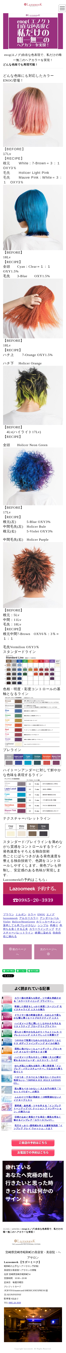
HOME (6, 1229)
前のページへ (19, 952)
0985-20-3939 (15, 1303)
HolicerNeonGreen (23, 921)
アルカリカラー (29, 918)
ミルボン (21, 914)
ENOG (41, 914)
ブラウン (8, 914)
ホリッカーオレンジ (48, 921)
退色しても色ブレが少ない (19, 925)
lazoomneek (10, 918)
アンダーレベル (49, 918)
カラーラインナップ (41, 929)
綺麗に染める (43, 932)
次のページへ (48, 949)
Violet (7, 921)
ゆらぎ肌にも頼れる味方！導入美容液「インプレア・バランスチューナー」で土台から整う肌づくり (38, 1069)
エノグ (50, 914)
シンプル (43, 925)
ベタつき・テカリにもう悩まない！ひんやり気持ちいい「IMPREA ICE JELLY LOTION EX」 (37, 1080)
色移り (54, 925)
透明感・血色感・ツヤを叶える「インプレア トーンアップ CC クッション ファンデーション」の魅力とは (38, 1109)
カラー (32, 914)
